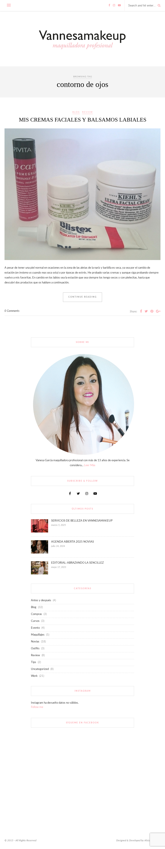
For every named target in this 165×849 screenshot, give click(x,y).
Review (87, 112)
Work (34, 676)
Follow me (37, 707)
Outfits (35, 648)
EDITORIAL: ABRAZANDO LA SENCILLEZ (77, 562)
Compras (36, 614)
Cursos (35, 621)
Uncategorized (40, 669)
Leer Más (89, 465)
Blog (76, 112)
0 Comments (12, 311)
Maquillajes (37, 634)
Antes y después (41, 600)
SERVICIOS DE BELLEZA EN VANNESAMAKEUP (82, 520)
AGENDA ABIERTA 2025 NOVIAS (72, 541)
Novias (35, 641)
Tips (33, 662)
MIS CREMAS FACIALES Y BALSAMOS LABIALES (82, 120)
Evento (35, 628)
